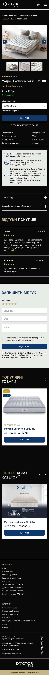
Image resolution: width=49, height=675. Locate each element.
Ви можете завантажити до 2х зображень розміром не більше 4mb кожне (25, 339)
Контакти (6, 581)
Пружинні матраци (9, 608)
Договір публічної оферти (12, 587)
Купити (24, 118)
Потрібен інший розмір (11, 111)
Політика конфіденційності (12, 591)
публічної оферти (26, 357)
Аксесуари (6, 627)
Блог (4, 568)
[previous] (5, 42)
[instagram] (41, 652)
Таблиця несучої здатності (12, 584)
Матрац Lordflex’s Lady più (19, 428)
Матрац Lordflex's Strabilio (19, 522)
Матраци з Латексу (10, 614)
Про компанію (7, 571)
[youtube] (41, 648)
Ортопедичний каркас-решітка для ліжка (18, 621)
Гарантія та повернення (11, 578)
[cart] (38, 4)
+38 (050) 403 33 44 (10, 649)
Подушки (6, 617)
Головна (5, 15)
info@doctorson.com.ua (11, 654)
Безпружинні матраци (23, 15)
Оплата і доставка (9, 575)
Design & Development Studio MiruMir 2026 (24, 672)
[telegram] (41, 638)
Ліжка (4, 624)
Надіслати (24, 346)
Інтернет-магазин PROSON (13, 594)
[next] (44, 42)
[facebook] (41, 643)
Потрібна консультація (24, 125)
